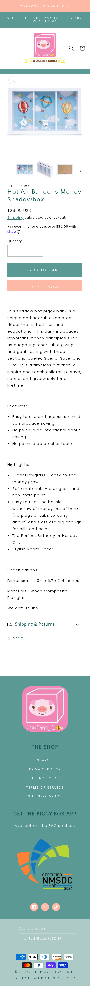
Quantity (15, 241)
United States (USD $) (42, 938)
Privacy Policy (45, 769)
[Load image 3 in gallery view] (65, 170)
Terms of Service (45, 787)
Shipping (16, 217)
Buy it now (45, 286)
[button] (7, 48)
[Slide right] (80, 170)
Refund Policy (45, 778)
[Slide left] (9, 170)
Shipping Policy (45, 796)
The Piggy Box (47, 971)
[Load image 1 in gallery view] (25, 170)
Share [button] (18, 638)
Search (45, 760)
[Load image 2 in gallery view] (45, 170)
